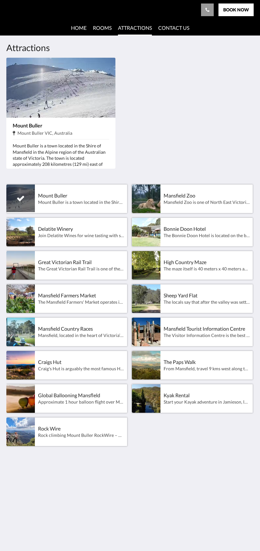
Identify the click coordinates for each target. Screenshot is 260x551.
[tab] (108, 470)
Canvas (145, 531)
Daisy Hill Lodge (28, 10)
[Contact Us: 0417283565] (207, 9)
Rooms (98, 480)
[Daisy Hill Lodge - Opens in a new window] (247, 483)
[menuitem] (79, 28)
